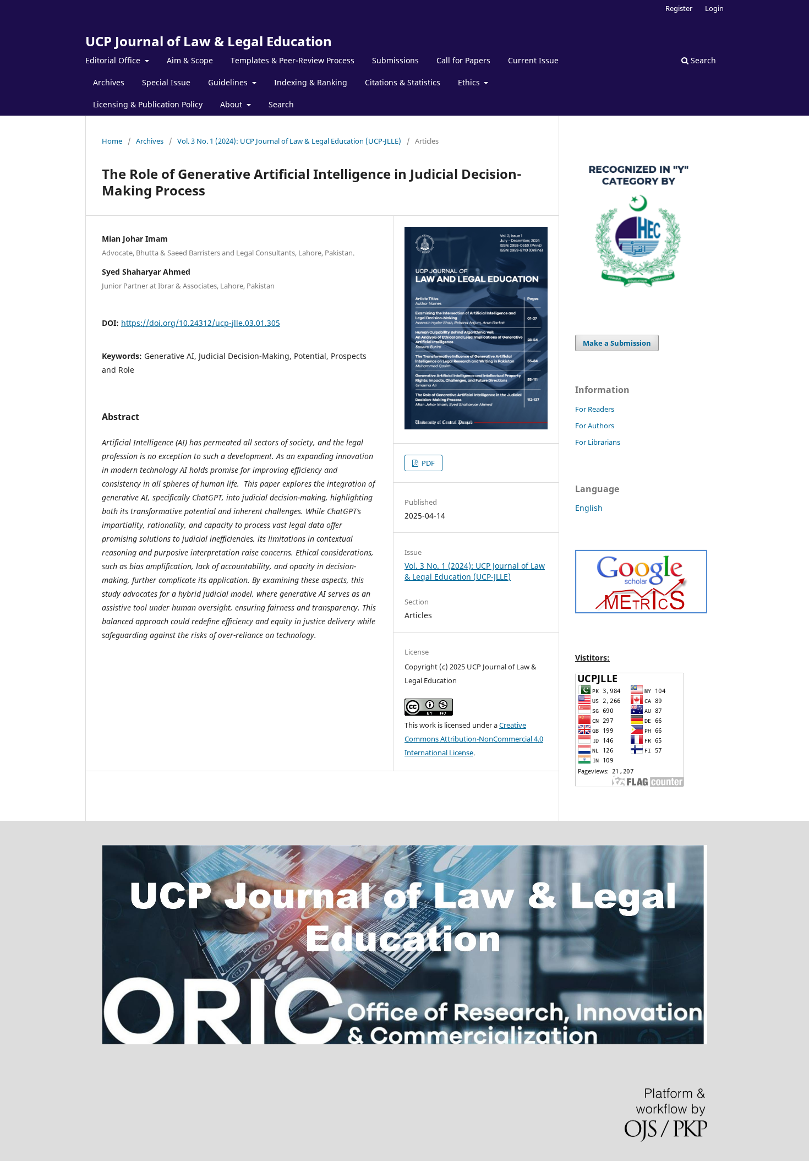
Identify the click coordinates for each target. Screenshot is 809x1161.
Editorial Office (114, 60)
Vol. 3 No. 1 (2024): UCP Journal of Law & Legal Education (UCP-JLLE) (289, 141)
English (589, 508)
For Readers (594, 409)
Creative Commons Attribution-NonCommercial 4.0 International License (473, 738)
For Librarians (597, 442)
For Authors (594, 425)
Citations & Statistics (402, 82)
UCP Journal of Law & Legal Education (208, 41)
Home (112, 141)
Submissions (395, 60)
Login (714, 8)
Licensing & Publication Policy (148, 104)
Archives (108, 82)
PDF (427, 463)
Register (678, 8)
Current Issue (533, 60)
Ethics (470, 82)
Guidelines (229, 82)
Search (281, 104)
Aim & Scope (190, 60)
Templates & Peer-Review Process (292, 60)
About (232, 104)
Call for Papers (463, 60)
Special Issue (166, 82)
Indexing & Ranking (310, 82)
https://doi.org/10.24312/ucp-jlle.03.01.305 (200, 323)
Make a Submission (617, 343)
